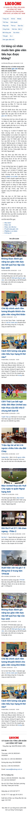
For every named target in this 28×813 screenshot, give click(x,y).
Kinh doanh (14, 22)
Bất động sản (7, 32)
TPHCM (21, 580)
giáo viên (15, 69)
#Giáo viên (7, 225)
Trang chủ (6, 19)
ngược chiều (21, 457)
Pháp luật (5, 26)
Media (19, 19)
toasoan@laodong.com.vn (14, 769)
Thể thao (5, 22)
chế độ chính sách (11, 322)
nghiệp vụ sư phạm (12, 176)
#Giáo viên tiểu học (10, 227)
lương (20, 375)
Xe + (11, 36)
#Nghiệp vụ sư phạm (10, 231)
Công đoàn (6, 29)
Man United (20, 498)
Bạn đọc (20, 26)
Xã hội (13, 19)
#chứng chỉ (7, 233)
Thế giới (5, 36)
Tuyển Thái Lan (6, 417)
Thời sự (13, 26)
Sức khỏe (16, 32)
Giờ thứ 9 (4, 537)
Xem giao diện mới (8, 39)
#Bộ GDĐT (7, 223)
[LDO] (14, 249)
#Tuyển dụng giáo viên (11, 229)
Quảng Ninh (4, 457)
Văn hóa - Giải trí (17, 29)
